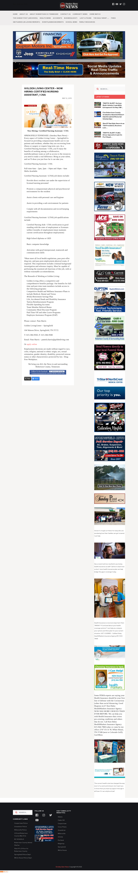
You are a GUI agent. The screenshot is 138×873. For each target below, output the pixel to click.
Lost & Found (85, 18)
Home (15, 14)
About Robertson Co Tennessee (44, 14)
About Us (24, 14)
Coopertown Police (21, 823)
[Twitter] (120, 4)
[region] (109, 146)
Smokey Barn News (62, 867)
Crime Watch (95, 14)
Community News (80, 14)
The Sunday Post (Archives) (25, 18)
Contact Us (65, 14)
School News (71, 22)
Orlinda (60, 837)
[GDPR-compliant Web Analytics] (4, 872)
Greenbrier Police (20, 826)
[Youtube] (117, 4)
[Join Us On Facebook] (48, 372)
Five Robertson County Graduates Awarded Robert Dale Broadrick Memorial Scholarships (113, 116)
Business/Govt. (71, 18)
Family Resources (87, 22)
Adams (60, 817)
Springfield (62, 847)
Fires (113, 18)
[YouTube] (36, 819)
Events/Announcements (53, 22)
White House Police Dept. (23, 858)
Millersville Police (20, 830)
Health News (45, 18)
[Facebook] (113, 4)
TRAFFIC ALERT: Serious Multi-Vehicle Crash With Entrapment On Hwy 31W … (113, 105)
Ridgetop (61, 843)
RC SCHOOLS (19, 839)
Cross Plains (62, 827)
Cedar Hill (61, 820)
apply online (32, 344)
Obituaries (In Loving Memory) (26, 22)
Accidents (57, 18)
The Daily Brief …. (101, 18)
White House (62, 850)
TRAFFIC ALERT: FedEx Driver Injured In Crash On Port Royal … (112, 135)
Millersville (61, 833)
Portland (61, 840)
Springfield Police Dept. (22, 854)
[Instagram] (124, 4)
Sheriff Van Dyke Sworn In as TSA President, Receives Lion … (113, 125)
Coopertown (62, 823)
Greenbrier (62, 830)
